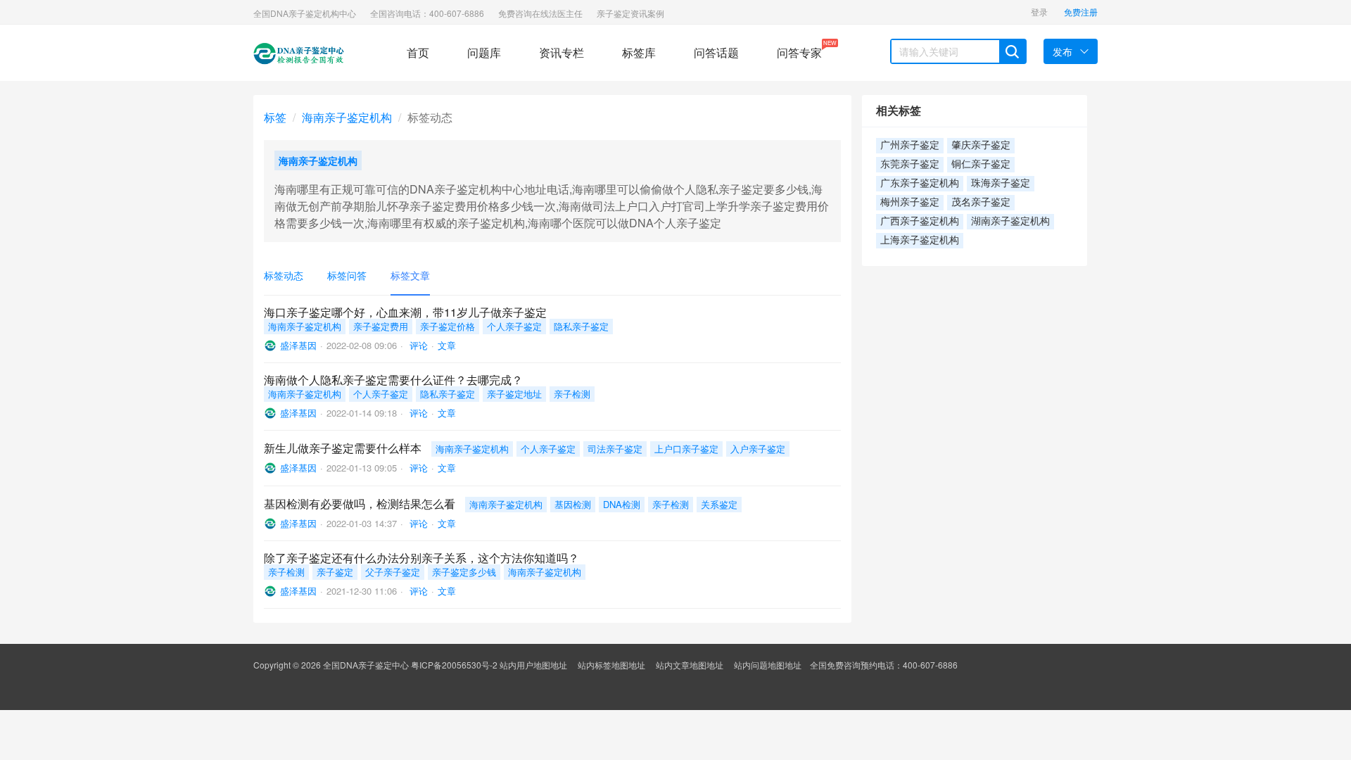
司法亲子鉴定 (615, 448)
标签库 (639, 52)
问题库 (484, 52)
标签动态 (283, 275)
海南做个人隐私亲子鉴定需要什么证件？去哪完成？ (393, 380)
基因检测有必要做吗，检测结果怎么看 (359, 503)
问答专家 (799, 50)
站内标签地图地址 (611, 665)
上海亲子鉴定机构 (919, 240)
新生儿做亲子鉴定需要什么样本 (342, 448)
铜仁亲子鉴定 (980, 164)
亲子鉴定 (335, 571)
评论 (417, 345)
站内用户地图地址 (533, 665)
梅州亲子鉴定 (909, 202)
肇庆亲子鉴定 (980, 145)
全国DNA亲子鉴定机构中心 (304, 13)
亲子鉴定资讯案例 (630, 13)
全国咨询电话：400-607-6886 (427, 13)
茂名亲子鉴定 (980, 202)
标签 (275, 117)
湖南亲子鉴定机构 (1010, 221)
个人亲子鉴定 (514, 326)
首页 (418, 52)
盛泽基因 (298, 345)
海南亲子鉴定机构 (347, 117)
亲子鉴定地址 (514, 393)
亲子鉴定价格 (447, 326)
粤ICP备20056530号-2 (454, 665)
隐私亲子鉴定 (581, 326)
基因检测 (572, 504)
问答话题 (716, 52)
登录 (1039, 12)
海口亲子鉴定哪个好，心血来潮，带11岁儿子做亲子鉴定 (405, 312)
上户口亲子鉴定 (686, 448)
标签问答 (347, 275)
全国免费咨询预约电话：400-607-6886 (884, 665)
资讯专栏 (561, 52)
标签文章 (410, 275)
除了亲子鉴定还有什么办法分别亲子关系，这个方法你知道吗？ (421, 558)
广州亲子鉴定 (909, 145)
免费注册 (1081, 12)
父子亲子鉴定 (392, 571)
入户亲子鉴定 (757, 448)
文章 (447, 345)
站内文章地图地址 (689, 665)
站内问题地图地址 (767, 665)
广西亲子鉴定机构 (919, 221)
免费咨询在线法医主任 (540, 13)
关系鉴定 (719, 504)
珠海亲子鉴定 (1000, 183)
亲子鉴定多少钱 (464, 571)
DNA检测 (621, 504)
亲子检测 (572, 393)
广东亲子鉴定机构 (919, 183)
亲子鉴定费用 (380, 326)
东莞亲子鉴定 (909, 164)
